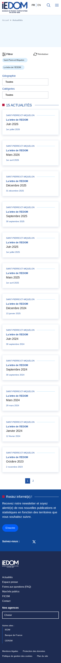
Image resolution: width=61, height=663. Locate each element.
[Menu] (57, 5)
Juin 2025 (12, 246)
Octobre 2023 (14, 461)
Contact (6, 601)
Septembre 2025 (16, 216)
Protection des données (34, 651)
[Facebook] (28, 541)
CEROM (9, 640)
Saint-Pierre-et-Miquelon (14, 60)
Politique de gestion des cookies (17, 656)
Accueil (5, 20)
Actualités (7, 577)
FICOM (6, 596)
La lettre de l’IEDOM (13, 67)
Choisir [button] (8, 615)
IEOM (8, 629)
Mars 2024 (13, 400)
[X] (34, 541)
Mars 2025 (13, 277)
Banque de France (14, 635)
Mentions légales (10, 651)
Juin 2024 (12, 338)
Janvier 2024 (14, 430)
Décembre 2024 (16, 308)
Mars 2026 (13, 154)
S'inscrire (10, 528)
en (39, 5)
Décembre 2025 (16, 185)
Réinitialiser (42, 54)
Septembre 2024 (16, 369)
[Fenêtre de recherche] (48, 5)
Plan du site (42, 656)
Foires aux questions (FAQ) (16, 586)
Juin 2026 (12, 124)
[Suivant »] (38, 481)
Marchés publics (10, 591)
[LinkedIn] (23, 541)
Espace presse (10, 582)
